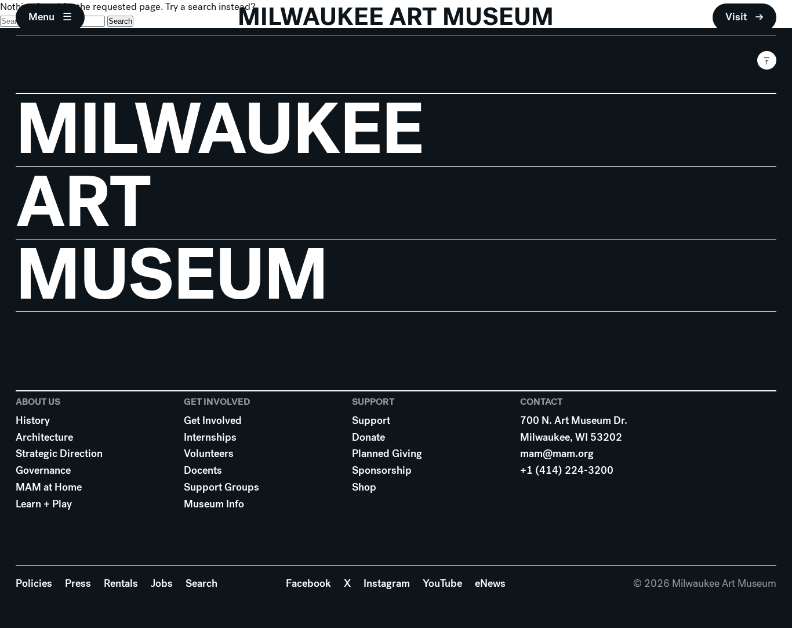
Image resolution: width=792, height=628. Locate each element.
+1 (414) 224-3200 (566, 470)
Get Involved (213, 420)
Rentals (121, 583)
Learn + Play (44, 504)
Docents (203, 470)
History (33, 420)
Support (371, 420)
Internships (210, 437)
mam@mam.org (557, 453)
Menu (41, 17)
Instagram (387, 583)
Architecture (44, 437)
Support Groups (221, 487)
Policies (34, 583)
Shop (364, 487)
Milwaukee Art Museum (396, 17)
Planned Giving (387, 453)
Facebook (308, 583)
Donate (368, 437)
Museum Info (214, 504)
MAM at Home (49, 487)
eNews (490, 583)
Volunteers (209, 453)
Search (201, 583)
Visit (736, 17)
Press (78, 583)
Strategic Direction (59, 453)
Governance (43, 470)
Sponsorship (382, 470)
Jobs (162, 583)
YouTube (442, 583)
